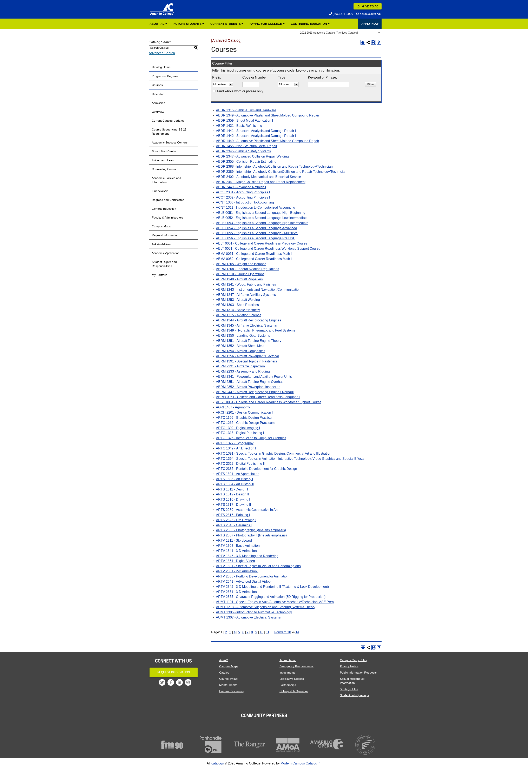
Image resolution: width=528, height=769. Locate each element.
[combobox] (340, 32)
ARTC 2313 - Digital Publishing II (240, 463)
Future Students (187, 23)
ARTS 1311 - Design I (232, 489)
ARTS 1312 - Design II (232, 494)
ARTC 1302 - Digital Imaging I (238, 428)
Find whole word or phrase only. (240, 91)
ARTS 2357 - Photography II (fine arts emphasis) (251, 535)
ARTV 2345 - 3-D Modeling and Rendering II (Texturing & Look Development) (272, 586)
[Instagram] (188, 682)
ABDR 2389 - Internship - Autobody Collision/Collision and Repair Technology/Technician (281, 171)
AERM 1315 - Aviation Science (238, 315)
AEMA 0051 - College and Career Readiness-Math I (254, 253)
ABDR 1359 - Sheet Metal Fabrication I (244, 120)
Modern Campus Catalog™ (300, 763)
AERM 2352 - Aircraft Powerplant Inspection (248, 387)
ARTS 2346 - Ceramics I (234, 525)
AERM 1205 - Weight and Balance (241, 264)
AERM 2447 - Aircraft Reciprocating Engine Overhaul (255, 392)
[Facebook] (170, 682)
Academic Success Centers (169, 142)
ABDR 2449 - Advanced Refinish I (241, 187)
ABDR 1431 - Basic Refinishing (239, 125)
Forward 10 (282, 632)
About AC (157, 23)
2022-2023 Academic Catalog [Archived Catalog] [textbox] (329, 32)
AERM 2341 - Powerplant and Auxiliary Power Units (254, 376)
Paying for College (266, 23)
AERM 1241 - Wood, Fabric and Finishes (246, 284)
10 (261, 632)
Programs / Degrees (165, 76)
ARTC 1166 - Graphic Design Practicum (245, 417)
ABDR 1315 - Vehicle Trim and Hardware (246, 110)
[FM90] (172, 745)
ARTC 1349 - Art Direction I (236, 448)
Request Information (165, 235)
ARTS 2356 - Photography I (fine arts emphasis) (251, 530)
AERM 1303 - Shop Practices (237, 305)
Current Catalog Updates (168, 120)
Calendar (158, 94)
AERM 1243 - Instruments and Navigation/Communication (258, 289)
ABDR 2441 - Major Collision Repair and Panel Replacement (260, 182)
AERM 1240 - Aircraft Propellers (239, 279)
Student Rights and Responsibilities (164, 264)
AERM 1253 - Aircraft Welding (238, 299)
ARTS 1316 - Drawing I (233, 499)
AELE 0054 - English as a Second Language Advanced (256, 228)
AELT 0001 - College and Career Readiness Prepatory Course (261, 243)
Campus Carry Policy (353, 660)
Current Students (226, 23)
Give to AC (369, 6)
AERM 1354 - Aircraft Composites (240, 351)
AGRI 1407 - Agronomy (233, 407)
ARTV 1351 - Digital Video (235, 561)
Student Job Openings (354, 695)
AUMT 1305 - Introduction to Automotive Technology (254, 612)
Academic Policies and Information (166, 180)
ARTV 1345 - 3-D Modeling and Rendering (247, 556)
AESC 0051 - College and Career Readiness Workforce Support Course (268, 402)
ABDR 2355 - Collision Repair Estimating (246, 161)
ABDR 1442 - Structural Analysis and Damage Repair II (256, 136)
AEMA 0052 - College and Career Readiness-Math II (254, 259)
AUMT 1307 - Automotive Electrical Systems (248, 617)
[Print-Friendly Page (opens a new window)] (373, 42)
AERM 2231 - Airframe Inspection (240, 366)
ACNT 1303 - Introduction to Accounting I (246, 202)
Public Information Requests (358, 672)
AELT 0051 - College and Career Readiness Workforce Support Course (268, 248)
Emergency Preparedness (296, 666)
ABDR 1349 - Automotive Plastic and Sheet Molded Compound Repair (267, 115)
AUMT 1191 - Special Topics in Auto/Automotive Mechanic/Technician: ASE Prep (275, 602)
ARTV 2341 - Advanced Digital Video (243, 581)
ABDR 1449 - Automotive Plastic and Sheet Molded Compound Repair (267, 141)
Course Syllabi (228, 678)
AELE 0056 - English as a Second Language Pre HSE (255, 238)
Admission (158, 103)
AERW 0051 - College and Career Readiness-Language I (258, 397)
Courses (157, 85)
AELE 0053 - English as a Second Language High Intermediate (262, 223)
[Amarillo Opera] (326, 744)
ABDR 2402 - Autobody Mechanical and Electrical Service (258, 177)
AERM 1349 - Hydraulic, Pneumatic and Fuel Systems (255, 330)
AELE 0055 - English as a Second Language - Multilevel (257, 233)
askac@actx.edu (370, 13)
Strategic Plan (349, 689)
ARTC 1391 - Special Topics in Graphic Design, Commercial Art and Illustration (273, 453)
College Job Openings (293, 691)
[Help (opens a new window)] (379, 42)
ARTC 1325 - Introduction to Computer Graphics (251, 438)
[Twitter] (162, 682)
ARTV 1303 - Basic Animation (238, 545)
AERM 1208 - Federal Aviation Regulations (247, 269)
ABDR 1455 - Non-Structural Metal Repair (246, 146)
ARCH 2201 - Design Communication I (244, 412)
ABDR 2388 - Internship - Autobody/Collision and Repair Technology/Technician (274, 166)
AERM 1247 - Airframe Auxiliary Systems (246, 294)
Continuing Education (309, 23)
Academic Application (165, 253)
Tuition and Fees (163, 160)
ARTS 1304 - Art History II (235, 484)
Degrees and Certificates (168, 199)
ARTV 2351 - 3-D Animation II (237, 592)
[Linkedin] (179, 682)
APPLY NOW (369, 23)
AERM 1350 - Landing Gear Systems (243, 335)
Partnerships (287, 685)
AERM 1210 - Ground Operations (240, 274)
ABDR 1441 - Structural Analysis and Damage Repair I (256, 131)
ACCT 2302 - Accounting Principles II (243, 197)
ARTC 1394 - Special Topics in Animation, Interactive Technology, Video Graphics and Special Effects (290, 458)
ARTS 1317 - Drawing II (233, 504)
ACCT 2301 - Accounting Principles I (243, 192)
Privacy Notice (349, 666)
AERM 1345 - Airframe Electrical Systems (246, 325)
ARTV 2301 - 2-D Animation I (237, 571)
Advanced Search (162, 53)
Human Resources (231, 691)
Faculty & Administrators (167, 217)
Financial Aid (160, 191)
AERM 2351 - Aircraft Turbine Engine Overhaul (250, 381)
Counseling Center (164, 169)
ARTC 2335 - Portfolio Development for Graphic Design (256, 468)
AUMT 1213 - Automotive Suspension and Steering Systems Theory (265, 607)
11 (267, 632)
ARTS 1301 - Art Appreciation (237, 474)
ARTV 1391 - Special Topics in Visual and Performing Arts (258, 566)
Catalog (224, 672)
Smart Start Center (164, 151)
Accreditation (287, 660)
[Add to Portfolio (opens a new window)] (363, 42)
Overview (158, 111)
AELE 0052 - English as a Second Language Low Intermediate (262, 218)
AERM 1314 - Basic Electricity (238, 310)
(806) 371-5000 (342, 13)
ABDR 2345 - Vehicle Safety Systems (243, 151)
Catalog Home (161, 67)
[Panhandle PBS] (210, 745)
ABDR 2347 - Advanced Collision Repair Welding (252, 156)
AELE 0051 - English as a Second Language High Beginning (260, 212)
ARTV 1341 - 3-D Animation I (237, 551)
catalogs (217, 763)
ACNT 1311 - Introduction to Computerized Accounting (255, 207)
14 (297, 632)
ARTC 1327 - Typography (234, 443)
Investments (287, 672)
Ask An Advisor (161, 244)
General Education (164, 208)
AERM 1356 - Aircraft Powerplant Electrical (247, 356)
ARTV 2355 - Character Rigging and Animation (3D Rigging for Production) (270, 597)
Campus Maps (161, 226)
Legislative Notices (291, 678)
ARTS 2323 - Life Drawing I (236, 520)
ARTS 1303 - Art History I (234, 479)
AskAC (223, 660)
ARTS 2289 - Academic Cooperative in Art (247, 509)
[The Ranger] (249, 745)
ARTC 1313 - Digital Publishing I (240, 433)
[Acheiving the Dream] (365, 745)
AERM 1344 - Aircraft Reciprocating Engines (248, 320)
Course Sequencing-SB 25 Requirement (169, 131)
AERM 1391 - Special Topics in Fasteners (246, 361)
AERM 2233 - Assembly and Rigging (243, 371)
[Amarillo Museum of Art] (288, 745)
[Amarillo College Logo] (161, 9)
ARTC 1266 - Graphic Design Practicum (245, 422)
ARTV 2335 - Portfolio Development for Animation (252, 576)
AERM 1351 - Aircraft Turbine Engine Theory (248, 340)
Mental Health (228, 685)
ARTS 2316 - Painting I (233, 515)
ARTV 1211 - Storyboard (234, 540)
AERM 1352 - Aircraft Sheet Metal (240, 346)
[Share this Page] (368, 42)
